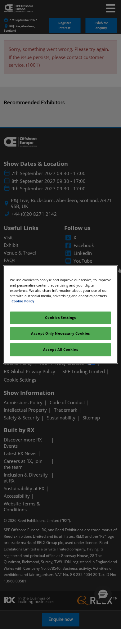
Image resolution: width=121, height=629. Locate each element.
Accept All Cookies (60, 349)
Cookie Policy (22, 301)
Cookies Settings (60, 317)
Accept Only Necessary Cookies (60, 333)
